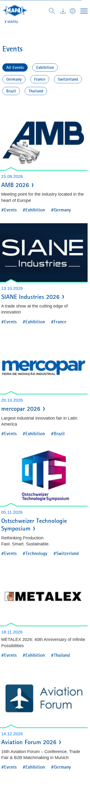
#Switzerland (66, 553)
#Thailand (60, 655)
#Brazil (58, 433)
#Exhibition (34, 210)
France (39, 79)
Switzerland (68, 79)
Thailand (36, 91)
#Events (9, 210)
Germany (14, 79)
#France (58, 322)
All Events (15, 67)
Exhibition (45, 67)
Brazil (11, 91)
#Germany (61, 210)
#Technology (35, 553)
